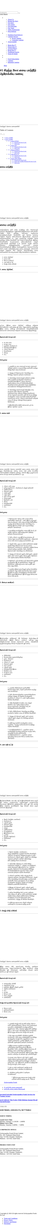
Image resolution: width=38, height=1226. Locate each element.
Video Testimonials (14, 30)
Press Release (12, 31)
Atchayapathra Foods (10, 1082)
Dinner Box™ (12, 47)
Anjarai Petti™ (12, 48)
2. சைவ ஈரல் (13, 145)
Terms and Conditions (10, 1218)
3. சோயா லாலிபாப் (15, 150)
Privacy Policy (8, 1220)
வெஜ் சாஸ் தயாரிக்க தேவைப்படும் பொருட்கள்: (25, 161)
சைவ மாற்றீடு (9, 137)
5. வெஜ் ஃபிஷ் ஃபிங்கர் (15, 158)
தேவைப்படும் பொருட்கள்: (21, 142)
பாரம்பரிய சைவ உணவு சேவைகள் (14, 1089)
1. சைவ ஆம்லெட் (14, 141)
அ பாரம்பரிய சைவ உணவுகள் (13, 1087)
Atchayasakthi (12, 42)
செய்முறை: (17, 144)
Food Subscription (13, 59)
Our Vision (11, 24)
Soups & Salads (13, 54)
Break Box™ (12, 50)
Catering (10, 60)
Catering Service (13, 36)
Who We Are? (8, 18)
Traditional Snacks (13, 52)
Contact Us (7, 57)
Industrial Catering (13, 62)
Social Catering (16, 38)
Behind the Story (13, 21)
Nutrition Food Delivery (15, 35)
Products (6, 43)
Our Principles (12, 26)
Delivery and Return (10, 1222)
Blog (5, 55)
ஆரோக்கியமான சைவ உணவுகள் (19, 248)
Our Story (11, 23)
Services (6, 33)
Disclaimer (7, 1223)
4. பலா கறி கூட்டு (14, 154)
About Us (11, 19)
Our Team (11, 28)
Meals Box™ (12, 45)
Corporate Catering (17, 40)
